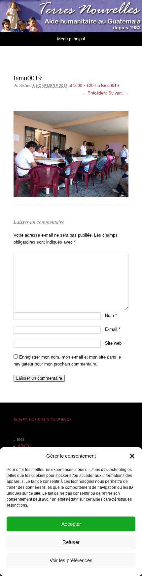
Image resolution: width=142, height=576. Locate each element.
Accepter (71, 524)
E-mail (112, 329)
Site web (113, 343)
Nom (111, 315)
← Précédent (94, 93)
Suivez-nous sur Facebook (43, 420)
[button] (132, 456)
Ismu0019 (110, 85)
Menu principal (71, 38)
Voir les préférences (71, 560)
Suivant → (118, 93)
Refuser (71, 542)
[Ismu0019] (71, 154)
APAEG (24, 446)
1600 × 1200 (84, 85)
